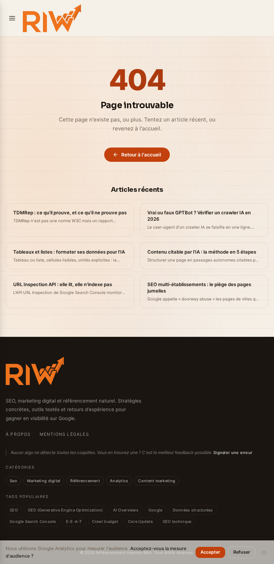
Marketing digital (44, 480)
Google (155, 510)
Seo (13, 480)
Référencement (85, 480)
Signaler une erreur (232, 452)
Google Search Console (33, 521)
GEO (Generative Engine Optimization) (65, 510)
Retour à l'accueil (141, 155)
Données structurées (193, 510)
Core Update (140, 521)
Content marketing (156, 480)
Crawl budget (105, 521)
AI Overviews (125, 510)
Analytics (119, 480)
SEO (14, 510)
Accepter (210, 552)
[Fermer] (264, 552)
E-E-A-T (74, 521)
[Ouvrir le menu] (12, 18)
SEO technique (177, 521)
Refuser (241, 552)
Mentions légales (64, 434)
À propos (18, 434)
